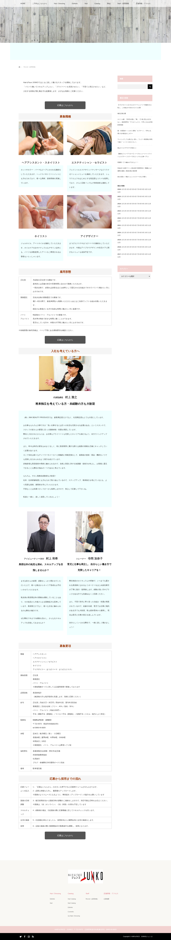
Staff (87, 893)
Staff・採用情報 (123, 3)
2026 (119, 189)
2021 (119, 225)
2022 (119, 218)
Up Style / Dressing (74, 916)
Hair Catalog (72, 899)
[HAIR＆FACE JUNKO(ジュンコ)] (85, 881)
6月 (135, 196)
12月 (119, 199)
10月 (146, 196)
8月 (140, 196)
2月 (125, 189)
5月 (133, 189)
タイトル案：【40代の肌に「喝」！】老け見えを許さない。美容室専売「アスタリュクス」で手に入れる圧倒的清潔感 (134, 122)
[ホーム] (19, 64)
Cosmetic (71, 912)
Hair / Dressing (59, 3)
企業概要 (106, 899)
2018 (119, 247)
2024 (119, 204)
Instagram (28, 936)
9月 (143, 196)
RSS (32, 936)
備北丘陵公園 (121, 113)
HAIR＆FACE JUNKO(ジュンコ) (141, 936)
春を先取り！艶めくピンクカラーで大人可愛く (132, 177)
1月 (123, 189)
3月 (128, 189)
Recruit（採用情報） (92, 899)
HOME (22, 3)
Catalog (97, 3)
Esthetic (75, 3)
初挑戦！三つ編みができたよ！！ (127, 162)
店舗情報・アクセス (143, 3)
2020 (119, 232)
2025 (119, 196)
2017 (119, 254)
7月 (138, 196)
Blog (108, 3)
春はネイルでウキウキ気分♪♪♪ (126, 148)
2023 (119, 211)
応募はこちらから (65, 105)
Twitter (20, 936)
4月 (130, 189)
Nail (86, 3)
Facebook (24, 936)
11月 (149, 196)
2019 (119, 240)
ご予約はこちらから (39, 3)
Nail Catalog (72, 903)
